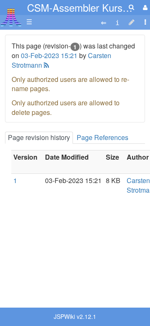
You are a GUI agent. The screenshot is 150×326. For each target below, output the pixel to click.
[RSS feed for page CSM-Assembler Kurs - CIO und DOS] (45, 65)
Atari (11, 17)
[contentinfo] (117, 22)
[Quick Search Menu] (131, 7)
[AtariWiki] (11, 15)
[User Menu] (144, 7)
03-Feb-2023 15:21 (49, 55)
